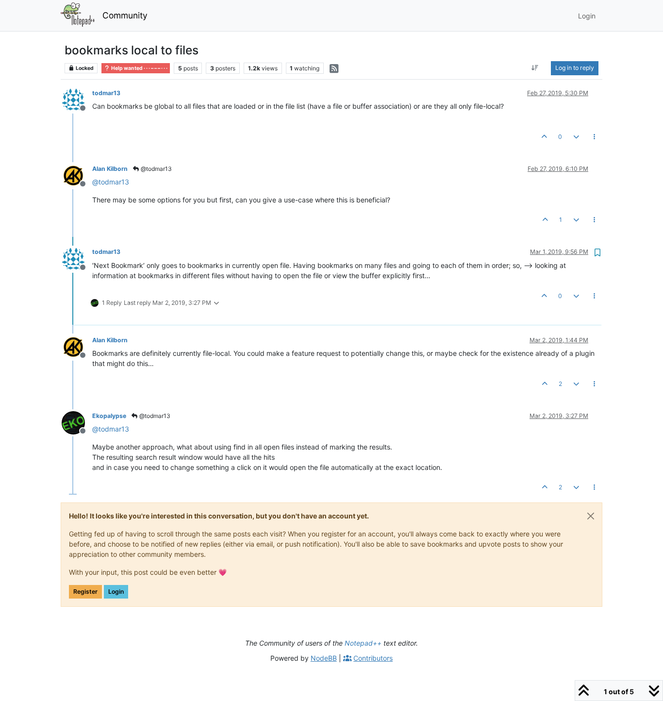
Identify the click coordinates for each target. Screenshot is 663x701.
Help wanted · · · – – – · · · (138, 68)
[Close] (591, 516)
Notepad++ (363, 643)
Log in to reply (574, 67)
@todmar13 (155, 168)
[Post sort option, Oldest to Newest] (535, 68)
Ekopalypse (109, 415)
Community (125, 15)
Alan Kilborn (110, 168)
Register (85, 591)
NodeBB (324, 658)
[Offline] (77, 99)
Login (116, 591)
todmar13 (106, 93)
